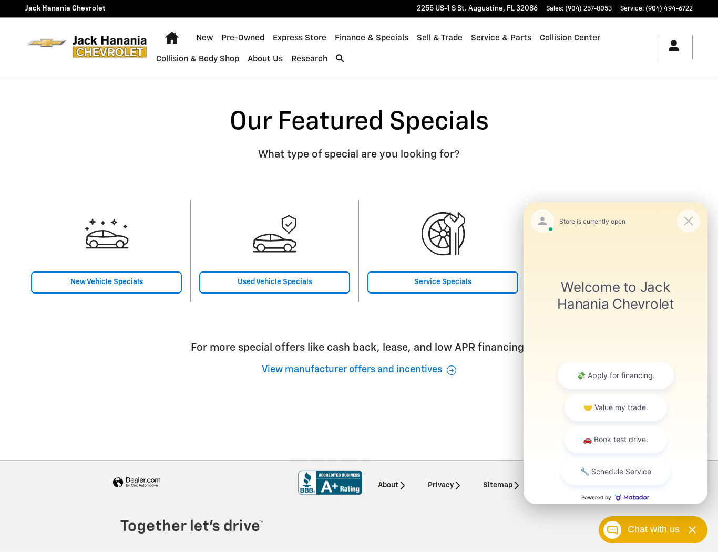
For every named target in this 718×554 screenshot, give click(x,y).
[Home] (46, 47)
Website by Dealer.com (136, 482)
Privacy (441, 485)
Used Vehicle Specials (275, 282)
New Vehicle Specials (106, 282)
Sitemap (497, 485)
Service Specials (442, 282)
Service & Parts (501, 38)
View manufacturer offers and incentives (352, 369)
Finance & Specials (371, 38)
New (204, 38)
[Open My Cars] (671, 47)
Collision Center (570, 38)
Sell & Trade (440, 38)
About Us (265, 59)
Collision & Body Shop (197, 59)
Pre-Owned (242, 38)
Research (309, 59)
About (388, 485)
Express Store (299, 38)
